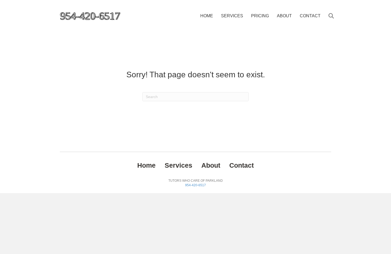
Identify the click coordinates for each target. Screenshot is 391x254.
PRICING (260, 16)
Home (206, 16)
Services (232, 16)
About (284, 16)
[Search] (328, 16)
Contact (310, 16)
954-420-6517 (195, 185)
